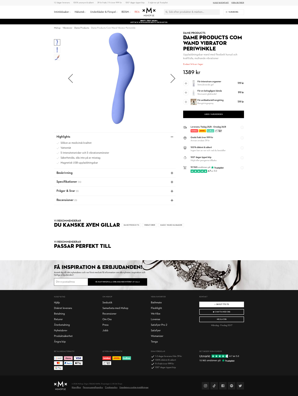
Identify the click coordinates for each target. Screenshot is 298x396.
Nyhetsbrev (60, 330)
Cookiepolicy (111, 387)
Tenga (154, 341)
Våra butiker (237, 3)
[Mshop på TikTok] (214, 385)
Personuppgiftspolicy (93, 387)
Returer (58, 319)
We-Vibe (155, 314)
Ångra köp (60, 341)
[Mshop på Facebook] (223, 385)
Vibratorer (67, 28)
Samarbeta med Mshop (115, 308)
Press (105, 325)
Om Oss (107, 319)
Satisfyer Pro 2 (159, 325)
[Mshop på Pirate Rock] (231, 385)
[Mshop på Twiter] (240, 385)
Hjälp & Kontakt (221, 3)
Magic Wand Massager (171, 225)
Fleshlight (156, 308)
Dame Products (81, 28)
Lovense (155, 319)
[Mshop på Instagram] (205, 385)
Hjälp (57, 302)
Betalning (59, 314)
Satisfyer (156, 330)
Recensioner (109, 314)
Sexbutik (107, 302)
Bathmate (156, 302)
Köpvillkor (76, 387)
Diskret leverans (63, 308)
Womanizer (157, 336)
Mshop (57, 28)
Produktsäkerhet (63, 336)
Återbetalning (62, 325)
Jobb (105, 330)
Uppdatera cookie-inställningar (134, 387)
